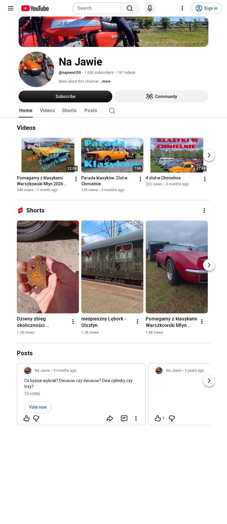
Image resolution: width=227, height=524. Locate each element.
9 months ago (64, 371)
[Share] (110, 418)
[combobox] (98, 8)
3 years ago (194, 371)
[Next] (209, 155)
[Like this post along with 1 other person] (158, 418)
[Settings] (182, 8)
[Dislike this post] (36, 418)
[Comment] (124, 418)
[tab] (26, 111)
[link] (81, 396)
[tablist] (113, 111)
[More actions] (76, 179)
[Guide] (10, 8)
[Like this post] (26, 418)
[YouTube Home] (35, 8)
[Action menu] (136, 418)
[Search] (129, 8)
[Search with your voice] (150, 8)
